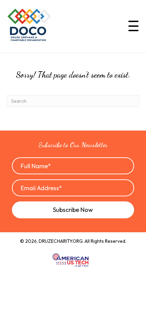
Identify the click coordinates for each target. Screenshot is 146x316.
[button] (132, 26)
